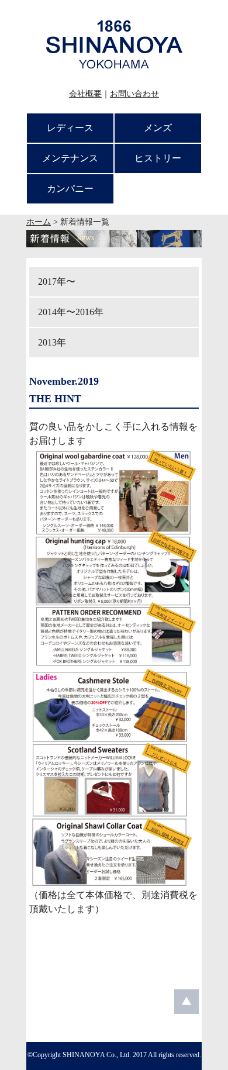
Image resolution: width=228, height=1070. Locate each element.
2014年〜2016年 (70, 312)
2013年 (52, 342)
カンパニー (70, 189)
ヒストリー (157, 158)
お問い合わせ (134, 93)
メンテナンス (70, 158)
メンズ (158, 128)
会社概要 (85, 93)
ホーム (38, 222)
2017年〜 (56, 282)
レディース (70, 128)
